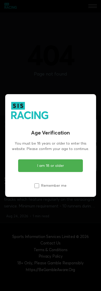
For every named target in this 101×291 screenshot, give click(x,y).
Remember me (54, 185)
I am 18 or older (50, 165)
